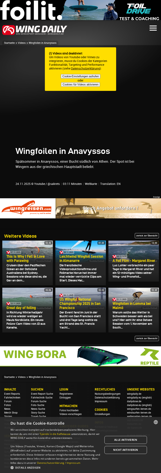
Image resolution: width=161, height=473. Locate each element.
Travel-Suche (38, 416)
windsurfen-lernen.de (139, 412)
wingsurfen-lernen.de (139, 408)
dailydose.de (134, 401)
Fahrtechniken (12, 397)
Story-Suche (38, 412)
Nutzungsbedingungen (108, 393)
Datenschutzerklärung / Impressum (58, 463)
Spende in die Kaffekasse (55, 434)
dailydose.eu (134, 405)
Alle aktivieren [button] (125, 440)
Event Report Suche (42, 393)
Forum (8, 401)
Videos (22, 43)
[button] (55, 467)
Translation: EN (110, 184)
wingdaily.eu (134, 397)
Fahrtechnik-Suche (41, 397)
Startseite (9, 43)
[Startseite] (35, 34)
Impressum (101, 401)
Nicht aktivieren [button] (125, 450)
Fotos (7, 405)
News (7, 408)
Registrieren (66, 393)
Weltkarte (91, 184)
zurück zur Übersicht (146, 235)
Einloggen (65, 397)
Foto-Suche (37, 405)
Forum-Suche (38, 401)
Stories (8, 416)
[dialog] (80, 445)
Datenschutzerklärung (85, 68)
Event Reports (12, 393)
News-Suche (38, 408)
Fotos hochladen (69, 410)
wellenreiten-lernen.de (139, 416)
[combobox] (156, 422)
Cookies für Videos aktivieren (80, 84)
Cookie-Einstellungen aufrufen (80, 76)
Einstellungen (102, 414)
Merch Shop (11, 412)
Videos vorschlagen (71, 414)
